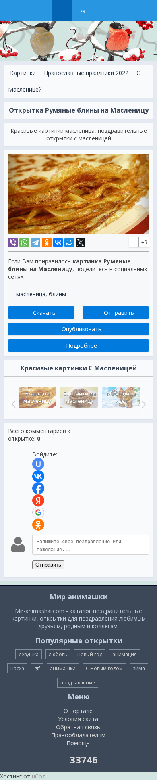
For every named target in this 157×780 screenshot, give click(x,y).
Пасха (17, 668)
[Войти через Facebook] (38, 488)
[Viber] (13, 242)
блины (57, 294)
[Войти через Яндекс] (38, 500)
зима (139, 668)
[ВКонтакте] (58, 242)
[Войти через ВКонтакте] (38, 476)
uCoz (38, 776)
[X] (80, 242)
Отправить (48, 565)
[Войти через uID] (38, 464)
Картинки (23, 73)
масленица (30, 294)
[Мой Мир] (69, 242)
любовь (58, 654)
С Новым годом (104, 668)
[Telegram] (35, 242)
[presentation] (12, 404)
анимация (124, 654)
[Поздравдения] (102, 10)
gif (37, 668)
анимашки (63, 668)
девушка (29, 654)
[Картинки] (62, 10)
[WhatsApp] (24, 242)
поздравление (77, 682)
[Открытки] (42, 10)
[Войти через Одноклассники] (38, 525)
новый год (89, 654)
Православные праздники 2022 (86, 73)
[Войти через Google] (38, 512)
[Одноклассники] (47, 242)
